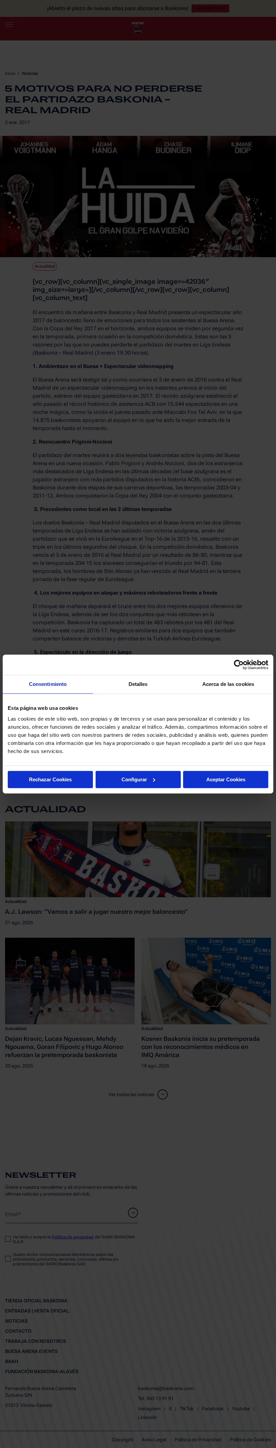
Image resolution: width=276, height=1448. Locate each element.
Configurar (134, 779)
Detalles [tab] (138, 684)
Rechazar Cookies (50, 779)
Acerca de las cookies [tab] (228, 684)
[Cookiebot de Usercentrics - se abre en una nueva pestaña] (238, 665)
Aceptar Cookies (225, 779)
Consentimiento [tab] (48, 684)
